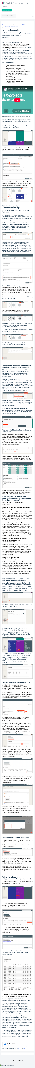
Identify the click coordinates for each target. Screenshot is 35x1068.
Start (13, 1060)
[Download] (14, 552)
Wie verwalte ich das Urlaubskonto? (14, 78)
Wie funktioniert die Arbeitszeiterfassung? (16, 65)
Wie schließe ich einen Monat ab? (14, 79)
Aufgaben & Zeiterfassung (11, 27)
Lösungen (20, 1060)
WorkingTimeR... (11, 1043)
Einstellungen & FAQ (20, 25)
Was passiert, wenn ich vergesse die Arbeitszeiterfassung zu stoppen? (14, 67)
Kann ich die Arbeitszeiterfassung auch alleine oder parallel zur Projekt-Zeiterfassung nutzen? (18, 72)
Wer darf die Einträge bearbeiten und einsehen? (17, 70)
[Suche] (14, 16)
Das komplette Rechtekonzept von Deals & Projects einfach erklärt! (16, 493)
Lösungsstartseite (7, 25)
